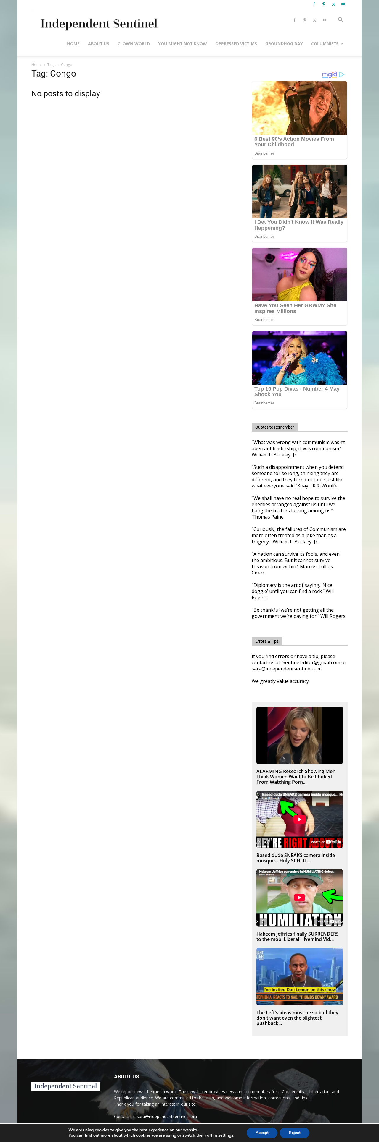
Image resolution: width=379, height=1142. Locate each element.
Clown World (134, 43)
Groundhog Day (284, 43)
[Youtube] (343, 4)
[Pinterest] (323, 4)
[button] (340, 20)
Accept (262, 1132)
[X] (333, 4)
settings (225, 1135)
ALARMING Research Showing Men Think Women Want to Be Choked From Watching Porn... (295, 777)
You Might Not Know (182, 43)
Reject (295, 1132)
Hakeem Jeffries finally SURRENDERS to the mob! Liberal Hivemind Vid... (297, 936)
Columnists (324, 43)
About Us (98, 43)
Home (73, 43)
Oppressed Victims (236, 43)
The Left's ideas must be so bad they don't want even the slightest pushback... (297, 1018)
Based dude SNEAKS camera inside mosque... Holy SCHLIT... (295, 858)
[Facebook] (313, 4)
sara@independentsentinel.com (167, 1116)
